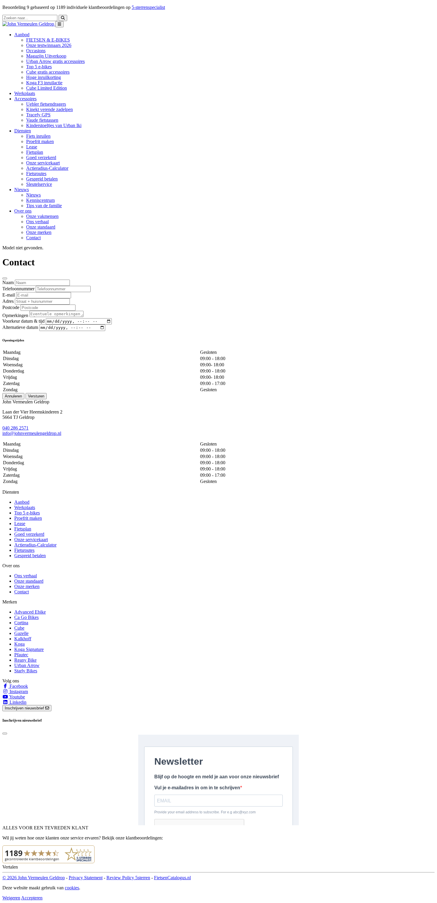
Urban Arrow (27, 665)
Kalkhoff (22, 638)
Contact (33, 237)
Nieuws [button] (21, 189)
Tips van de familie (44, 205)
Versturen (36, 396)
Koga (19, 644)
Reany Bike (25, 660)
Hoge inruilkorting (43, 77)
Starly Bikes (25, 670)
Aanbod (21, 502)
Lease (31, 146)
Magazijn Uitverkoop (46, 55)
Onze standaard (40, 226)
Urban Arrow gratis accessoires (55, 61)
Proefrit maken (40, 141)
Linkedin (17, 702)
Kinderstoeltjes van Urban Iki (53, 125)
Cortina (21, 622)
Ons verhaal (37, 221)
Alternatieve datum (20, 327)
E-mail (8, 294)
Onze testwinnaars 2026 (48, 45)
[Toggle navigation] (59, 24)
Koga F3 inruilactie (44, 82)
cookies (72, 887)
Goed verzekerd (41, 157)
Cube (19, 627)
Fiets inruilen (38, 136)
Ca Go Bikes (26, 617)
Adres (8, 301)
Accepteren (32, 897)
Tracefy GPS (38, 114)
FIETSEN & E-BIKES (48, 39)
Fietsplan (34, 152)
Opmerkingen (15, 315)
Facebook (18, 686)
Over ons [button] (23, 210)
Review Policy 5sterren (128, 877)
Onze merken (38, 232)
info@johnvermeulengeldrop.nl (31, 433)
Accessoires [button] (25, 98)
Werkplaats (24, 93)
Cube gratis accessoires (48, 72)
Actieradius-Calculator (47, 168)
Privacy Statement (86, 877)
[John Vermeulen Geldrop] (28, 23)
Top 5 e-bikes (39, 66)
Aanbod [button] (21, 34)
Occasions (35, 50)
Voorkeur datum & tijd (23, 321)
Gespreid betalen (42, 178)
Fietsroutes (36, 173)
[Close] (4, 278)
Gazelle (21, 633)
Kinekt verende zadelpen (49, 109)
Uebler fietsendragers (46, 104)
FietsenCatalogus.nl (172, 877)
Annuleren (13, 396)
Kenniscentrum (40, 200)
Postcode (10, 307)
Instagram (18, 691)
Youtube (16, 696)
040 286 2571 (15, 427)
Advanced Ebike (30, 611)
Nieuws (33, 194)
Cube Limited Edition (46, 88)
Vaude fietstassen (42, 120)
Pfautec (21, 654)
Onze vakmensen (42, 216)
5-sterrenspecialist (148, 7)
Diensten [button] (22, 130)
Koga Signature (29, 649)
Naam (8, 282)
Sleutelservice (39, 184)
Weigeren (11, 897)
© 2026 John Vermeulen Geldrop (33, 877)
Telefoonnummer (18, 288)
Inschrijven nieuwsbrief (25, 708)
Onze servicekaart (43, 162)
